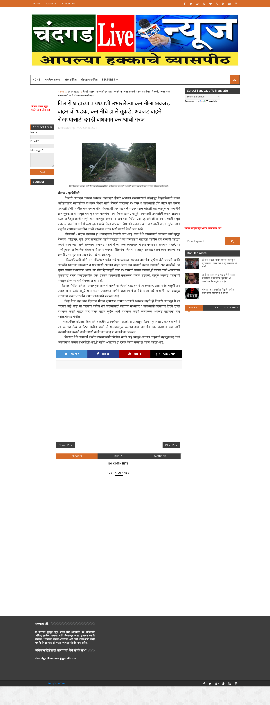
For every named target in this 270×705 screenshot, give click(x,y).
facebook (160, 456)
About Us (51, 3)
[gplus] (197, 3)
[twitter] (191, 3)
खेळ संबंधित (71, 79)
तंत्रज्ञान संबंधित (89, 79)
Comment (169, 354)
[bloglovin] (210, 3)
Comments (230, 307)
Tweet (75, 354)
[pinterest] (204, 3)
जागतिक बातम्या (52, 79)
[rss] (223, 3)
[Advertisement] (42, 242)
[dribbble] (216, 3)
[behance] (229, 3)
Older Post (171, 445)
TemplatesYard (57, 683)
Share (106, 354)
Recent (193, 307)
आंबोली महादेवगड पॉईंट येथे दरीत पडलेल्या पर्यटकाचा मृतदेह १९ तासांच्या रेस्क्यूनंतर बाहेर (218, 278)
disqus (118, 456)
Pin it (137, 354)
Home (36, 3)
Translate (211, 101)
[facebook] (184, 3)
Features (108, 79)
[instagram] (236, 3)
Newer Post (66, 445)
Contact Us (68, 3)
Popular (212, 307)
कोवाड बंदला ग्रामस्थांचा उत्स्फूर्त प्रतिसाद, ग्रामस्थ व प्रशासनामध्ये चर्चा (219, 263)
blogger (77, 456)
